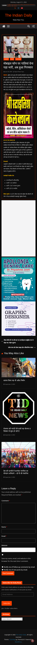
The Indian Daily (18, 15)
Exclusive (18, 59)
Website (4, 545)
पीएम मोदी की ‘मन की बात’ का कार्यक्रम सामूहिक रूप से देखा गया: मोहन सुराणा (18, 341)
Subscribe (7, 603)
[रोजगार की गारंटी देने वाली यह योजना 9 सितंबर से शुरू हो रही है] (18, 392)
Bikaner (6, 59)
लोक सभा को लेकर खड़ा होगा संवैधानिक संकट (20, 347)
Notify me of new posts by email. (16, 570)
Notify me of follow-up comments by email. (19, 567)
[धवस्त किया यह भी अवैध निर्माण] (18, 359)
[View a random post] (33, 26)
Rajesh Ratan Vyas (19, 71)
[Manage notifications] (32, 640)
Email (4, 536)
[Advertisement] (18, 228)
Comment (6, 501)
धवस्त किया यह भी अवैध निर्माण (14, 380)
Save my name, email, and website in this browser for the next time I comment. (16, 559)
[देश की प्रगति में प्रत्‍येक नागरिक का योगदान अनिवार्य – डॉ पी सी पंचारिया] (18, 443)
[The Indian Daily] (4, 26)
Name (4, 527)
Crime (12, 59)
